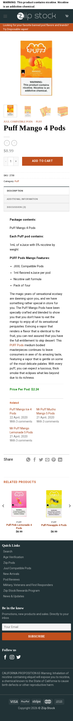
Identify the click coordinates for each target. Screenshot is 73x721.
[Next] (63, 68)
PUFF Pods (17, 345)
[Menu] (5, 16)
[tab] (36, 191)
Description (15, 190)
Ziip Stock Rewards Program (21, 590)
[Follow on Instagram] (12, 657)
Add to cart (42, 161)
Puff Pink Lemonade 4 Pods (19, 527)
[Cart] (66, 16)
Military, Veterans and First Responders (28, 585)
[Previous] (10, 68)
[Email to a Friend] (47, 460)
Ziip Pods (9, 562)
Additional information (22, 199)
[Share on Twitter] (41, 460)
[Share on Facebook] (34, 460)
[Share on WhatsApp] (28, 460)
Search (7, 551)
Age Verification (13, 557)
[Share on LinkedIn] (60, 460)
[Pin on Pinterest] (54, 460)
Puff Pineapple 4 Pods (54, 525)
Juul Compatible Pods (18, 121)
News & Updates (13, 596)
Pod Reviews (11, 579)
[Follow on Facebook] (5, 657)
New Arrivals (11, 573)
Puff (39, 121)
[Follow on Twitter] (18, 657)
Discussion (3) (16, 207)
